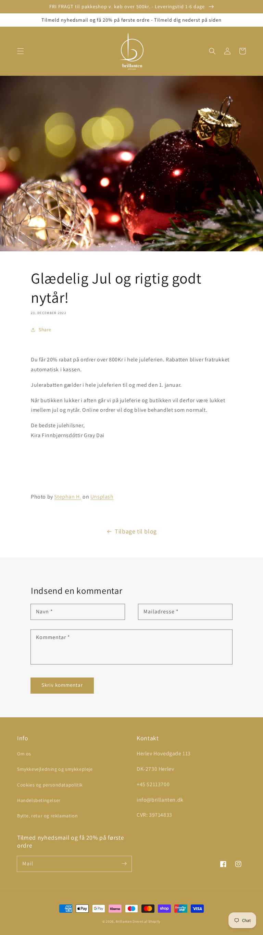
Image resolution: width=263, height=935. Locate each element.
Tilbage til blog (136, 531)
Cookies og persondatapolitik (50, 785)
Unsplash (102, 496)
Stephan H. (67, 496)
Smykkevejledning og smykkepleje (55, 769)
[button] (20, 51)
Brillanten (124, 921)
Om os (24, 754)
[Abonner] (124, 863)
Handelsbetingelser (39, 800)
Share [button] (45, 329)
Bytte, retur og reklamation (47, 816)
